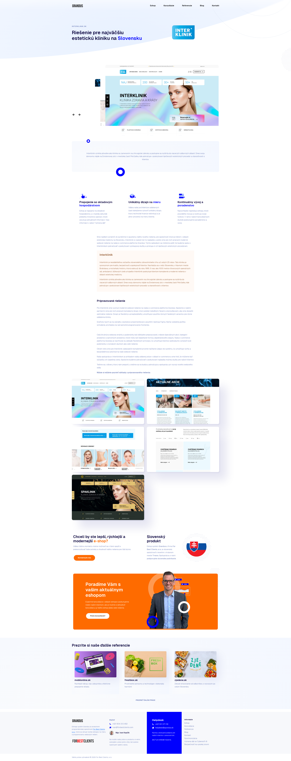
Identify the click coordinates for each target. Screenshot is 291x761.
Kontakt (215, 6)
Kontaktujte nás (84, 558)
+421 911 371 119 (161, 724)
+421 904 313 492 (120, 724)
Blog (202, 6)
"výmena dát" (100, 223)
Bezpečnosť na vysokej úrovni (196, 744)
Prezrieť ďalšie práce (145, 700)
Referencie (187, 6)
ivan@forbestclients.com (123, 727)
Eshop (153, 6)
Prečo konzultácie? (97, 616)
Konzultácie (169, 6)
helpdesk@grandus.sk (164, 728)
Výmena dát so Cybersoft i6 (195, 741)
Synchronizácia (190, 738)
